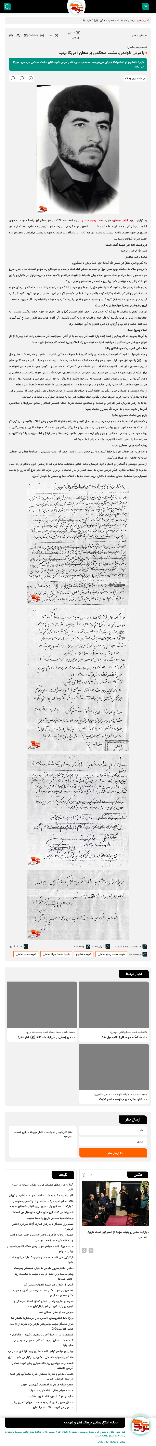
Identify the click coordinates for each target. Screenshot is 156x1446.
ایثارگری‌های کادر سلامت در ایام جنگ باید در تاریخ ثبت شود (41, 1259)
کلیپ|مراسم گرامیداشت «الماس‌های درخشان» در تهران (41, 1195)
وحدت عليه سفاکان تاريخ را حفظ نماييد (50, 1218)
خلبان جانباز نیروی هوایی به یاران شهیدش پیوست (43, 1268)
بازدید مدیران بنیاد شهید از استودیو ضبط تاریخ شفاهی (117, 1234)
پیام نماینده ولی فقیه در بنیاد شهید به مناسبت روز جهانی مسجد (44, 1276)
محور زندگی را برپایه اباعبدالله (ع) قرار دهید (45, 1037)
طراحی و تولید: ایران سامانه (111, 1442)
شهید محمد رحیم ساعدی (111, 954)
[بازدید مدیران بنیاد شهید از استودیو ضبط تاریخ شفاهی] (115, 1203)
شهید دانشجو (83, 954)
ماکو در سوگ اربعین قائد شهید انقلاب (51, 1396)
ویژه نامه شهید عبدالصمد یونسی (54, 1240)
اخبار (134, 35)
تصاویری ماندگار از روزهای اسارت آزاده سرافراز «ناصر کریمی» (42, 1226)
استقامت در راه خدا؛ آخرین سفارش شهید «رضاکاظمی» (41, 1334)
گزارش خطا (99, 946)
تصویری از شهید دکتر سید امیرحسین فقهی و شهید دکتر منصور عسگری (43, 1293)
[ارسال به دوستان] (26, 35)
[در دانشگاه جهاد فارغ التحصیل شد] (114, 1005)
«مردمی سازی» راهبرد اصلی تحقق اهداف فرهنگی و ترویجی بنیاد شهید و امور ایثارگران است (43, 1303)
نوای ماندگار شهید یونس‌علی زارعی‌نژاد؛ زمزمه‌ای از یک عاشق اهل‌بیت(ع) (41, 1326)
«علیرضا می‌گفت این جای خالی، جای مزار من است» (43, 1212)
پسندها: (80, 946)
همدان (142, 35)
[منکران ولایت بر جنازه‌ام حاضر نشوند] (114, 1067)
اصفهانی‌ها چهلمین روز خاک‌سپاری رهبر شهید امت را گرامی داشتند (42, 1365)
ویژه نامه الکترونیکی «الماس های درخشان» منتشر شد (42, 1318)
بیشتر (89, 1175)
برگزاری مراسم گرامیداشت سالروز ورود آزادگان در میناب (40, 1351)
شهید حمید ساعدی (26, 954)
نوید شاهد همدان (124, 220)
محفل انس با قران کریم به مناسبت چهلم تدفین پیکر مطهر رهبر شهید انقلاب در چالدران (42, 1404)
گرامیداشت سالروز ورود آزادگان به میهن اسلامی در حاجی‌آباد (43, 1343)
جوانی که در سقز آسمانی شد (56, 1312)
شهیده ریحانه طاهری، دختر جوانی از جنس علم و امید (41, 1234)
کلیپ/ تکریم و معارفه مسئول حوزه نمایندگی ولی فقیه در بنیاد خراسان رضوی (41, 1376)
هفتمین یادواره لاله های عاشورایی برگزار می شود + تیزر (40, 1357)
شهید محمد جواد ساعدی (56, 954)
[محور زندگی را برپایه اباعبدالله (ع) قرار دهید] (42, 1005)
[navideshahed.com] (140, 1425)
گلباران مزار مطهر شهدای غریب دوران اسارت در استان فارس (42, 1187)
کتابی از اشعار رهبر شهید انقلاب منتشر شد (48, 1284)
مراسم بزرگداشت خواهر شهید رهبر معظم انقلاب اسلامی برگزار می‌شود (40, 1249)
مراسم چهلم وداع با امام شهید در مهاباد (50, 1390)
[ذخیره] (18, 35)
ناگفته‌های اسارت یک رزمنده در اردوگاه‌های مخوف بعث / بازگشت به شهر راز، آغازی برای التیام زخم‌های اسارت (41, 1203)
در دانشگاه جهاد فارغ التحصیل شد (123, 1037)
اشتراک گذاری (16, 946)
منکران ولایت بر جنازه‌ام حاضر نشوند (122, 1099)
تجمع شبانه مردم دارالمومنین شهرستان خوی (47, 1384)
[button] (91, 1250)
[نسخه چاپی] (11, 35)
